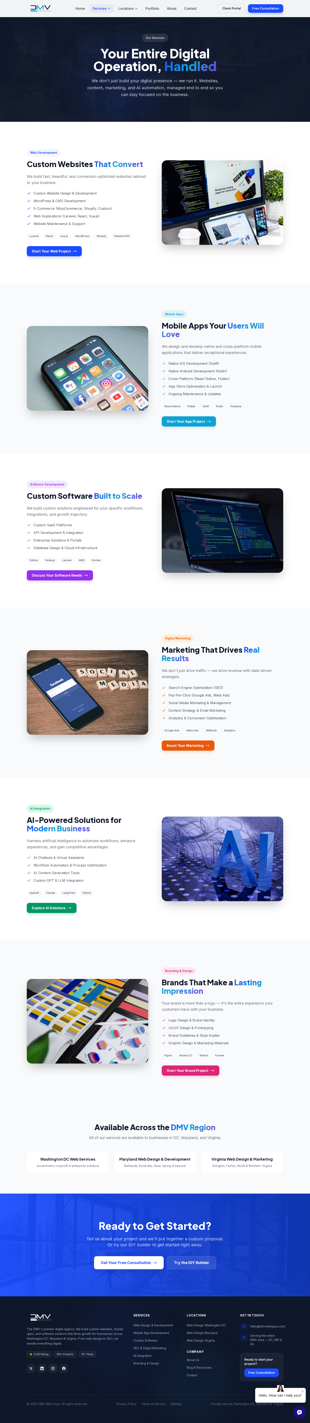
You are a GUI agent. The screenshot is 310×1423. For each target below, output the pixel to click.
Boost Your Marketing (185, 745)
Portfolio (152, 8)
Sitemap (176, 1404)
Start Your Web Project (51, 251)
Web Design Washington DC (206, 1325)
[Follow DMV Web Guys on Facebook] (64, 1368)
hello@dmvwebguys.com (267, 1326)
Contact (190, 8)
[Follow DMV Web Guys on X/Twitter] (31, 1368)
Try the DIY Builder (191, 1262)
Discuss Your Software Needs (57, 575)
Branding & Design (146, 1363)
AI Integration (142, 1355)
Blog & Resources (199, 1367)
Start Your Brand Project (187, 1070)
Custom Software (145, 1340)
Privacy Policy (126, 1404)
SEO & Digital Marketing (149, 1348)
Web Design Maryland (202, 1333)
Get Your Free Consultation (126, 1262)
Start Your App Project (186, 421)
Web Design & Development (153, 1325)
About (172, 8)
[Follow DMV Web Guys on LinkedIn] (42, 1368)
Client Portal (231, 8)
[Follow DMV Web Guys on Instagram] (53, 1368)
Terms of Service (153, 1404)
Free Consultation (265, 8)
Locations (126, 8)
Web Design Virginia (201, 1340)
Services (99, 8)
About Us (193, 1360)
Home (80, 8)
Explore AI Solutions (49, 908)
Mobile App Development (151, 1333)
